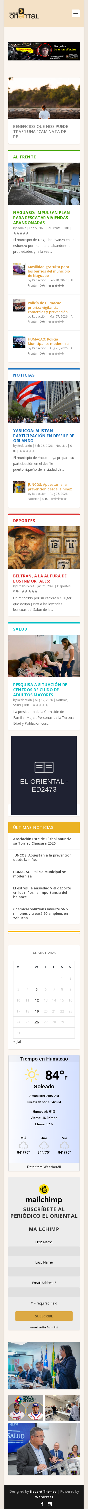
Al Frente (54, 228)
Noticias (61, 446)
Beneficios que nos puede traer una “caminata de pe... (40, 131)
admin (21, 228)
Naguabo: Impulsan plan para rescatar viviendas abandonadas (41, 217)
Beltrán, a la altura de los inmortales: (40, 578)
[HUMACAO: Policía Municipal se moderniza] (19, 342)
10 (73, 83)
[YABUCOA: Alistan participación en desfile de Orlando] (44, 402)
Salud (17, 705)
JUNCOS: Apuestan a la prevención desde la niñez (50, 486)
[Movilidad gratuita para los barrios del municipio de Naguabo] (19, 269)
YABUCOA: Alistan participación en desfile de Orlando (43, 436)
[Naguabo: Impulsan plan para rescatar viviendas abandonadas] (44, 184)
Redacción (39, 280)
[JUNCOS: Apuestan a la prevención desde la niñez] (19, 487)
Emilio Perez (25, 586)
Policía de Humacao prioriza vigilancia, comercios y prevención (48, 307)
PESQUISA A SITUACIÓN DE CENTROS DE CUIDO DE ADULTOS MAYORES (40, 690)
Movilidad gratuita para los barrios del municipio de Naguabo (49, 271)
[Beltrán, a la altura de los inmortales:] (44, 547)
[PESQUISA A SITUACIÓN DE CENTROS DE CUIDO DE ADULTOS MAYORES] (44, 656)
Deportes (63, 586)
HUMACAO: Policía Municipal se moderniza (48, 341)
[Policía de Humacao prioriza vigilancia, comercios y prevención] (19, 305)
